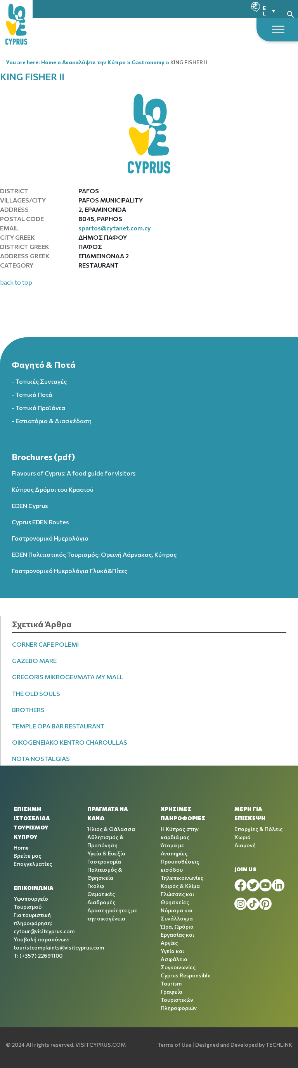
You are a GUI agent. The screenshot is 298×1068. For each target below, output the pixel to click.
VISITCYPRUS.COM (100, 1044)
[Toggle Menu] (278, 29)
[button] (291, 13)
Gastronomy (148, 62)
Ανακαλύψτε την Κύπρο (94, 62)
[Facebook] (240, 885)
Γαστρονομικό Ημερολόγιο (50, 538)
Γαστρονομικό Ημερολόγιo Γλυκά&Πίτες (69, 570)
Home (48, 62)
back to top (16, 282)
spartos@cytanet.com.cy (114, 228)
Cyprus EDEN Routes (40, 521)
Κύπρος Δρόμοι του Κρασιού (53, 489)
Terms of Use (174, 1044)
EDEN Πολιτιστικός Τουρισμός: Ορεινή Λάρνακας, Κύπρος (94, 554)
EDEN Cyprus (30, 505)
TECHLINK (279, 1044)
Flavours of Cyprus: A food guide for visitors (73, 473)
